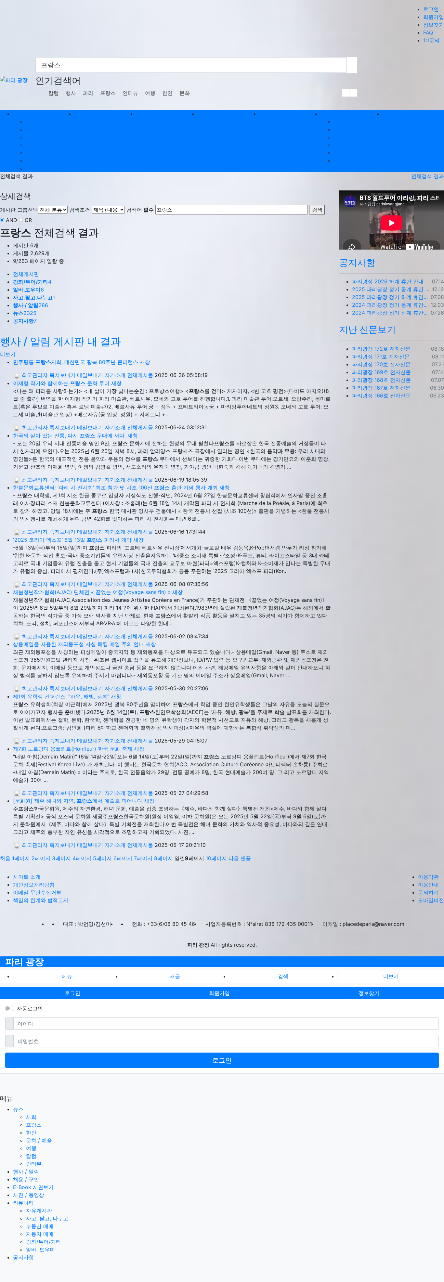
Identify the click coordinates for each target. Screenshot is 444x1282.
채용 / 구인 (26, 1179)
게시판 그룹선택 (19, 209)
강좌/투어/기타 (351, 152)
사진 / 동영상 (28, 1195)
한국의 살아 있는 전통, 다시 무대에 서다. (69, 435)
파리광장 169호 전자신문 (381, 372)
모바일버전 (431, 900)
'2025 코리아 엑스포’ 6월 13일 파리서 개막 (72, 540)
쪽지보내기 (62, 375)
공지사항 (357, 262)
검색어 (140, 209)
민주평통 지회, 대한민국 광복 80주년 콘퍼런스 (75, 362)
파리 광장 (24, 961)
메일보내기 (90, 375)
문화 (184, 93)
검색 (317, 209)
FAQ (428, 32)
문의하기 (428, 892)
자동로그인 (30, 1008)
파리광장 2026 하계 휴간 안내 (388, 281)
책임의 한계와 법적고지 (40, 900)
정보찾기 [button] (369, 993)
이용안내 (428, 884)
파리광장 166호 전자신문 (381, 395)
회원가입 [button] (219, 993)
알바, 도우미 (348, 160)
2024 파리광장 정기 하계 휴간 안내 (390, 312)
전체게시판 (26, 274)
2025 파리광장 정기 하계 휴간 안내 (390, 297)
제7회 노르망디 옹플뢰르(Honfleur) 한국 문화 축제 (72, 748)
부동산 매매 (347, 137)
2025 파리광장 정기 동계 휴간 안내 (391, 289)
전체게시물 (140, 375)
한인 (167, 93)
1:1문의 (431, 40)
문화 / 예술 (39, 145)
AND (11, 220)
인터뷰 (130, 93)
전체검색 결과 (427, 176)
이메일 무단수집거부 (37, 892)
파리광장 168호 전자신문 (381, 380)
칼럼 (53, 93)
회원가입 (433, 17)
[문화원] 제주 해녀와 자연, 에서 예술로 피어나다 (77, 800)
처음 (5, 858)
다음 (234, 858)
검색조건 (79, 209)
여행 (150, 93)
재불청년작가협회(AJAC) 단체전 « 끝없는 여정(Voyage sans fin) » (92, 592)
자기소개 (115, 375)
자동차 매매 (347, 145)
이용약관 (428, 877)
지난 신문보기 (367, 329)
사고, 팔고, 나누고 (355, 129)
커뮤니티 (23, 1202)
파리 (88, 93)
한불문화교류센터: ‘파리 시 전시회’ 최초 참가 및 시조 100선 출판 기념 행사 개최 (115, 487)
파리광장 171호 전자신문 (381, 356)
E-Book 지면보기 (33, 1187)
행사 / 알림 (26, 1171)
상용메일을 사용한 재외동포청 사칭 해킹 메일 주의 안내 (78, 644)
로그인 (431, 9)
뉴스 (18, 1109)
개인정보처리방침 (34, 884)
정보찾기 (433, 24)
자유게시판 (347, 121)
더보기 (8, 354)
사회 (31, 121)
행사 (71, 93)
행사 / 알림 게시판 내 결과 (60, 341)
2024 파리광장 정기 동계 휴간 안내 (390, 305)
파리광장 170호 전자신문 (381, 364)
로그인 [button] (72, 993)
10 (216, 858)
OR (28, 220)
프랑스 (108, 93)
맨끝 (246, 858)
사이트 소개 (27, 877)
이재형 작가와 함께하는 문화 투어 (61, 383)
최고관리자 (34, 375)
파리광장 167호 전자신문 (381, 387)
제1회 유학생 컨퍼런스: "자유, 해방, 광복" (61, 696)
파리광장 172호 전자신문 (381, 348)
